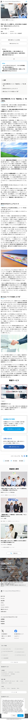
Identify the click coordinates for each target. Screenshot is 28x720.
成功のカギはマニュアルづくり (10, 88)
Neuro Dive (13, 688)
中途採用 (2, 623)
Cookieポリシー (17, 636)
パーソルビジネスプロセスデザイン (7, 652)
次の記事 (21, 460)
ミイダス (21, 681)
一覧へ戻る (14, 460)
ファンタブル (17, 672)
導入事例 (2, 583)
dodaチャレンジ (4, 682)
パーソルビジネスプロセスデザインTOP (9, 617)
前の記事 (7, 460)
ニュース (2, 605)
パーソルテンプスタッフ (19, 648)
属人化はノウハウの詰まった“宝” (11, 91)
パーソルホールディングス (6, 648)
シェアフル (3, 688)
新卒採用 (2, 621)
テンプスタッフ (4, 672)
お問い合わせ (16, 576)
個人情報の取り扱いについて (19, 633)
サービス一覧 (5, 582)
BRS (17, 681)
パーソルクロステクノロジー (20, 652)
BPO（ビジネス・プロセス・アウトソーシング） (16, 582)
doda (2, 681)
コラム (2, 602)
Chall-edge (13, 673)
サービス (2, 598)
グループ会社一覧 (14, 662)
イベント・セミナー (5, 607)
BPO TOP (3, 596)
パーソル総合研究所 (4, 658)
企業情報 (2, 619)
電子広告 (3, 638)
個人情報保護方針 (4, 633)
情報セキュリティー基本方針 (6, 636)
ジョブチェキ (10, 672)
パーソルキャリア (4, 655)
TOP (1, 582)
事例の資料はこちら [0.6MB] (14, 40)
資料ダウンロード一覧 (15, 572)
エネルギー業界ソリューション (8, 20)
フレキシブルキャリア (5, 673)
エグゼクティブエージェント (10, 681)
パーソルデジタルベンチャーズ (20, 655)
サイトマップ (16, 638)
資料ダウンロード (4, 609)
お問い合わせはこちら (14, 43)
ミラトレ (8, 688)
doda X (10, 682)
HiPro (18, 688)
